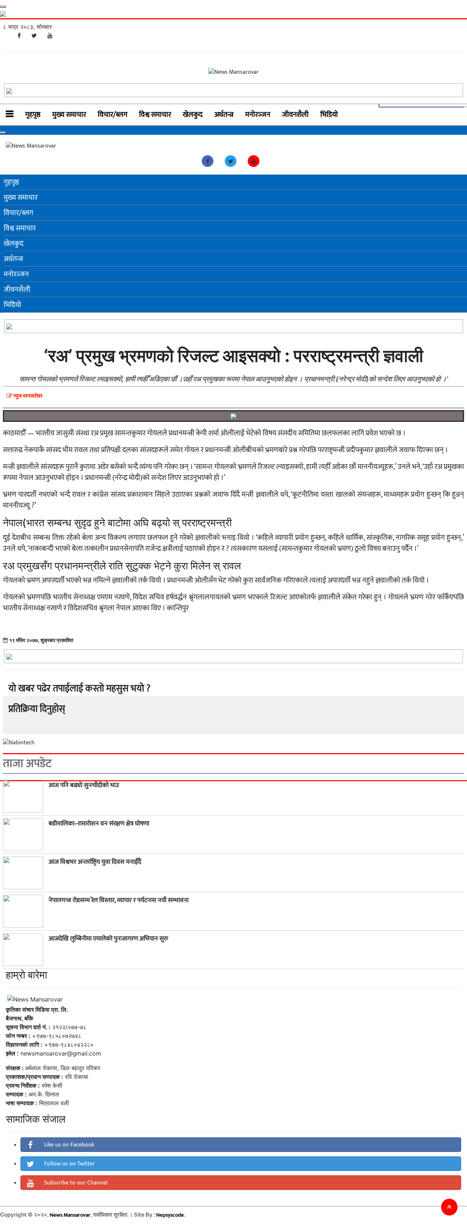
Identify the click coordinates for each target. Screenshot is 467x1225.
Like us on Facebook (68, 1145)
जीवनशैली (295, 114)
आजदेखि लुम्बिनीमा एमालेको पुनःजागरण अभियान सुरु (108, 938)
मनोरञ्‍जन (257, 114)
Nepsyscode (170, 1215)
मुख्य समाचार (69, 114)
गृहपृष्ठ (32, 114)
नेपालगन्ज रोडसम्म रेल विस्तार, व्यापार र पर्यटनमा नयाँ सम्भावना (119, 900)
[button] (449, 1207)
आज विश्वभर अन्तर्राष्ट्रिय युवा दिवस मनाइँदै (95, 861)
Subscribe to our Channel (75, 1183)
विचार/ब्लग (112, 114)
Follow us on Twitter (69, 1164)
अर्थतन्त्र (224, 114)
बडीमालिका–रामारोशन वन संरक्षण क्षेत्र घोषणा (99, 823)
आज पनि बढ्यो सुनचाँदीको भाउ (84, 785)
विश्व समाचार (155, 114)
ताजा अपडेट (27, 763)
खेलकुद (192, 114)
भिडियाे (329, 114)
